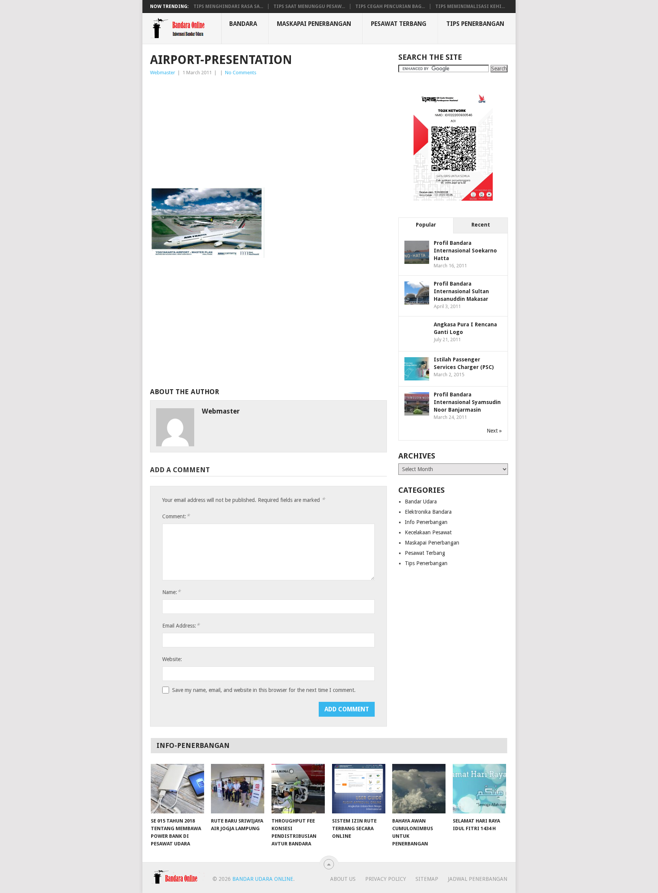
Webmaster (162, 72)
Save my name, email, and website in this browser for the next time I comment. (264, 690)
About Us (343, 879)
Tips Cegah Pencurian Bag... (390, 6)
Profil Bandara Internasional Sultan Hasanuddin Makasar (461, 291)
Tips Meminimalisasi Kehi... (470, 6)
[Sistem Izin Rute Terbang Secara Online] (358, 788)
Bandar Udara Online (262, 879)
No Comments (240, 72)
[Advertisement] (268, 134)
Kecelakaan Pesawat (428, 532)
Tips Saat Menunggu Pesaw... (309, 6)
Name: (171, 592)
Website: (172, 659)
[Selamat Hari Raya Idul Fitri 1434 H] (479, 788)
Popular (426, 225)
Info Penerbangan (426, 522)
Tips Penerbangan (475, 23)
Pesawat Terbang (398, 23)
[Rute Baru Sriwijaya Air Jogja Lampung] (237, 788)
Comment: (176, 516)
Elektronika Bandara (428, 512)
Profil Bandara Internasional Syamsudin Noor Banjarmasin (467, 402)
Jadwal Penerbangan (477, 879)
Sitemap (426, 879)
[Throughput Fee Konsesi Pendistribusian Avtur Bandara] (298, 788)
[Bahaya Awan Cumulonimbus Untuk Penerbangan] (419, 788)
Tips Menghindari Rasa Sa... (228, 6)
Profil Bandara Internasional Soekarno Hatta (465, 250)
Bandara (243, 23)
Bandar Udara (421, 501)
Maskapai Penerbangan (314, 23)
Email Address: (181, 625)
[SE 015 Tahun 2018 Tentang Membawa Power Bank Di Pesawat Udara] (177, 788)
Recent (480, 225)
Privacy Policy (385, 879)
